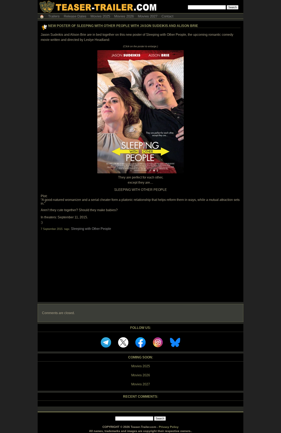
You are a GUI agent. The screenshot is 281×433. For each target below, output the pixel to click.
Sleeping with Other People (91, 228)
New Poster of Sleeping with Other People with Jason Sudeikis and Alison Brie (123, 26)
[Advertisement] (140, 262)
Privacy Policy (169, 426)
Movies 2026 (124, 16)
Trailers (54, 16)
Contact (167, 16)
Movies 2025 (100, 16)
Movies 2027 (147, 16)
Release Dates (75, 16)
